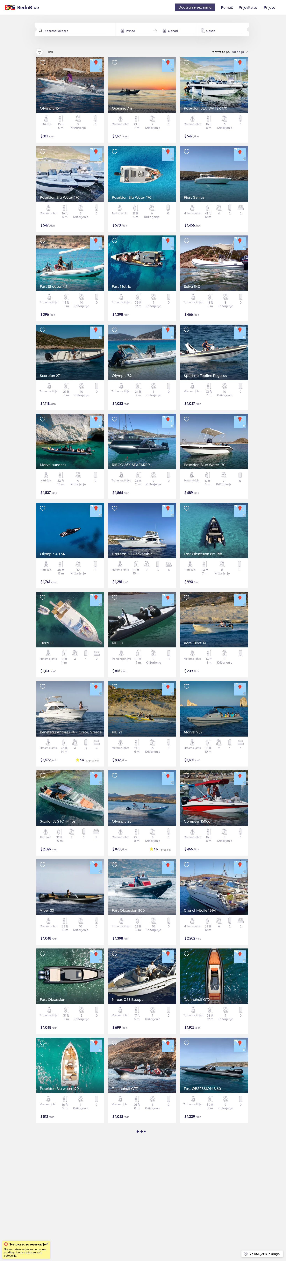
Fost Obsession (52, 999)
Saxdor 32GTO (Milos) (58, 821)
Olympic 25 (121, 821)
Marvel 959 (193, 732)
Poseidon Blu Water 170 (60, 197)
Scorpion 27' (50, 375)
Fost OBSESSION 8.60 (202, 1088)
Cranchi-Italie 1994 (200, 910)
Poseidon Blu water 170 (59, 1088)
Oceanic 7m (122, 108)
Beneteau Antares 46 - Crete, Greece (71, 732)
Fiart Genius (194, 197)
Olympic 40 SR (52, 553)
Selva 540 (192, 286)
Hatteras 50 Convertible (132, 553)
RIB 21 (117, 732)
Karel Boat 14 (195, 643)
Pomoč (227, 7)
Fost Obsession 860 (128, 910)
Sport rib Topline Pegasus (205, 375)
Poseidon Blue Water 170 (204, 464)
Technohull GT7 (125, 1088)
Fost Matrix (121, 286)
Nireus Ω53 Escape (127, 999)
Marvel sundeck (53, 464)
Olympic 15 (49, 108)
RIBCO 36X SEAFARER (131, 464)
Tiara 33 (47, 643)
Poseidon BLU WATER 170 (205, 108)
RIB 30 (117, 643)
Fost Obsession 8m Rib (203, 553)
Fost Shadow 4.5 (54, 286)
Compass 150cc (197, 821)
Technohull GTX (197, 999)
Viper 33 (47, 910)
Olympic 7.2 (122, 375)
